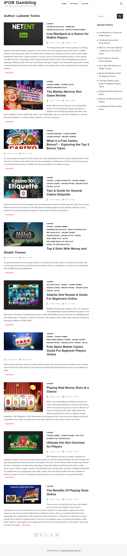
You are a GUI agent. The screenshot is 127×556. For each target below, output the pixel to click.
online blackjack (55, 30)
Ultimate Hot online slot (58, 438)
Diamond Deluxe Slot (57, 229)
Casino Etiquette (62, 180)
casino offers (53, 137)
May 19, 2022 (26, 153)
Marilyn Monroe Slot (57, 87)
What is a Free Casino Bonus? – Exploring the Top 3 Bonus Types (68, 144)
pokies (50, 186)
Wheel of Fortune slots (58, 244)
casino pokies (67, 435)
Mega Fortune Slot (77, 229)
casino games (53, 84)
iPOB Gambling (20, 2)
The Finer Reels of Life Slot (60, 241)
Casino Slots (67, 84)
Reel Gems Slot (54, 238)
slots (57, 186)
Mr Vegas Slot (53, 232)
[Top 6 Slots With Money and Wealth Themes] (23, 223)
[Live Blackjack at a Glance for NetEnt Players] (23, 24)
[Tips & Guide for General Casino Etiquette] (23, 177)
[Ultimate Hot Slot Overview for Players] (23, 432)
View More (9, 73)
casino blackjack (55, 27)
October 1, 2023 (70, 42)
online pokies (67, 183)
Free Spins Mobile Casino (59, 340)
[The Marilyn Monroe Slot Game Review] (23, 81)
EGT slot (80, 435)
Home (64, 4)
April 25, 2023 (69, 100)
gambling (70, 27)
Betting (74, 4)
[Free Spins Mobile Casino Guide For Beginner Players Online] (23, 333)
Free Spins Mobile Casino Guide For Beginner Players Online (66, 350)
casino (50, 180)
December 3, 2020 (71, 396)
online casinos (69, 137)
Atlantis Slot (53, 285)
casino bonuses (54, 134)
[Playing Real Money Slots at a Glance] (23, 383)
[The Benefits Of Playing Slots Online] (22, 486)
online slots (82, 183)
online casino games (75, 30)
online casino (53, 183)
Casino (85, 4)
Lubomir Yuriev (54, 42)
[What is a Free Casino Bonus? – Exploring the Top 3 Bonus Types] (23, 130)
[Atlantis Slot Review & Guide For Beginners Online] (23, 281)
